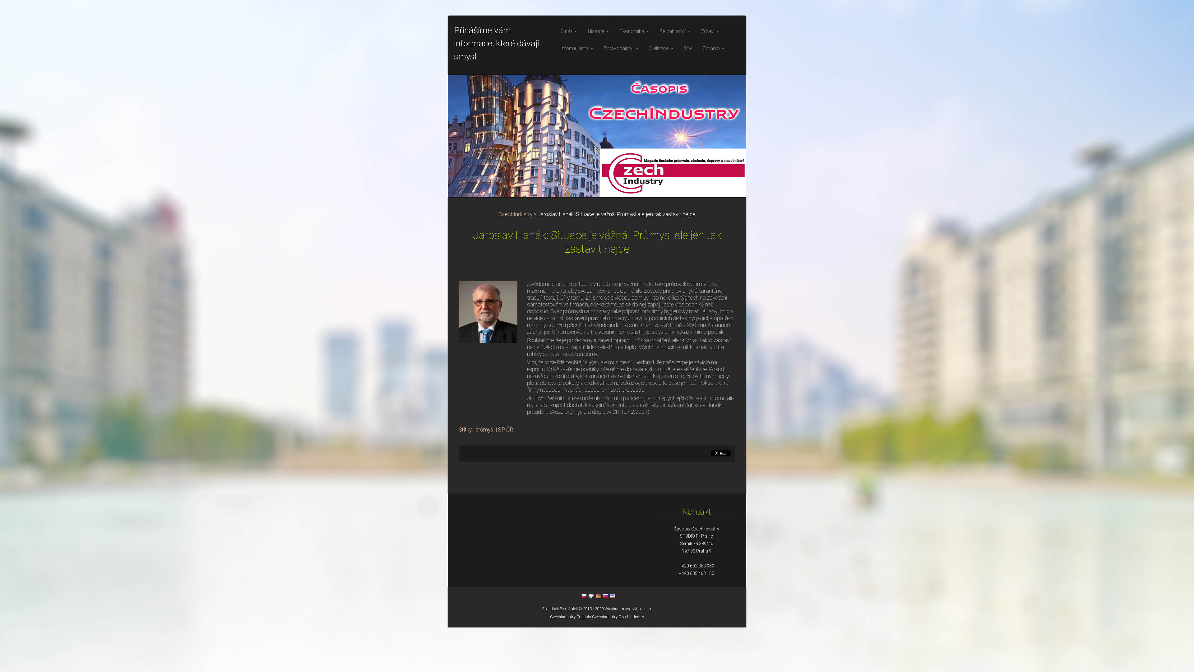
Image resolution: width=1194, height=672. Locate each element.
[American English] (612, 595)
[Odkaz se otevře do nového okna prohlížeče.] (488, 311)
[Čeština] (583, 595)
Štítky (465, 430)
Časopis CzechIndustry (597, 616)
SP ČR (505, 430)
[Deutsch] (598, 595)
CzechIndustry (515, 214)
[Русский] (605, 595)
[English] (591, 595)
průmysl (485, 430)
